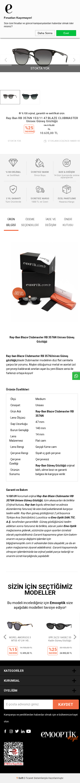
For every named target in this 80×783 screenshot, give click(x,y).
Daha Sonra (45, 33)
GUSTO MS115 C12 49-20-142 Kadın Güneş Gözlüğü (60, 639)
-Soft (20, 778)
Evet (66, 33)
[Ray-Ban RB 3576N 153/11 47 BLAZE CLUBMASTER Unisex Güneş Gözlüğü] (40, 60)
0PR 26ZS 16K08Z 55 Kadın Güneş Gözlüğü (20, 639)
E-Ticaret (28, 778)
